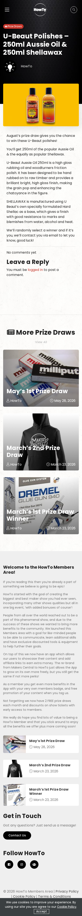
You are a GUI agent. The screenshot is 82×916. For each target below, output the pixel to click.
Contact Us (17, 835)
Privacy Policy (67, 891)
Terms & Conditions (54, 896)
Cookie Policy (24, 896)
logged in (35, 269)
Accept (41, 911)
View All (41, 342)
